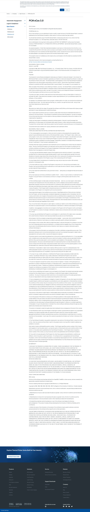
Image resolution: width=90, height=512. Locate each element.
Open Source (22, 13)
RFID (10, 484)
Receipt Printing (30, 482)
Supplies (11, 492)
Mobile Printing (30, 484)
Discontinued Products (49, 489)
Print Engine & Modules (14, 482)
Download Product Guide (13, 456)
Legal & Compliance (12, 23)
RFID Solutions (30, 472)
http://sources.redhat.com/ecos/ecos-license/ (41, 62)
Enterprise (11, 479)
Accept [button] (62, 9)
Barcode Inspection (13, 487)
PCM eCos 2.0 (10, 31)
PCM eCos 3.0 (10, 34)
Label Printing (30, 479)
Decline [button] (67, 9)
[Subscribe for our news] (45, 506)
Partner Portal (66, 474)
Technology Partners (67, 479)
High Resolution (30, 477)
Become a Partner (66, 472)
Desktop (10, 474)
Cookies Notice (66, 497)
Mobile (10, 472)
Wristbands (29, 487)
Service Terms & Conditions (50, 474)
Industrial (11, 477)
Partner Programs (66, 477)
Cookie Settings (4, 510)
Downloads (47, 484)
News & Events (66, 492)
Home (8, 13)
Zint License (10, 36)
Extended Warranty (49, 472)
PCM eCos (9, 29)
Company (14, 13)
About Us (65, 487)
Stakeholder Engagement (14, 20)
